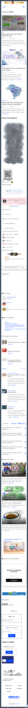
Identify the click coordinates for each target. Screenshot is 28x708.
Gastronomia (19, 141)
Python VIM (6, 214)
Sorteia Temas (7, 241)
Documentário (17, 133)
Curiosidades (12, 130)
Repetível (7, 322)
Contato (19, 685)
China (19, 124)
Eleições (15, 137)
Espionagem (18, 139)
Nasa (8, 153)
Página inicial (8, 685)
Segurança (12, 157)
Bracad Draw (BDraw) (9, 223)
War (8, 307)
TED (18, 157)
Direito (9, 133)
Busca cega (11, 408)
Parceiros (8, 691)
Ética (19, 161)
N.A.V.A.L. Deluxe (8, 247)
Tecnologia (12, 158)
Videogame (15, 159)
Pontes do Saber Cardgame (11, 323)
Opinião (12, 153)
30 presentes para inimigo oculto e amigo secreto (13, 521)
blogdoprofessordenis (11, 297)
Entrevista (10, 139)
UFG (17, 158)
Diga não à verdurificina (14, 351)
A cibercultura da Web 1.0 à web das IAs (16, 375)
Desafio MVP (7, 209)
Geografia (18, 142)
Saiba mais (8, 45)
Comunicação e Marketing (12, 373)
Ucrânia (9, 159)
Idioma (20, 146)
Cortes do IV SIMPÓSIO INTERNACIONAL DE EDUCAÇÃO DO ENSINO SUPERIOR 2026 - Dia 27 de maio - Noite (15, 326)
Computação (9, 126)
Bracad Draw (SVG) (8, 228)
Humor (15, 146)
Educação (10, 136)
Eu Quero (14, 580)
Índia (14, 162)
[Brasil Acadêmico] (14, 3)
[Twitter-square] (11, 697)
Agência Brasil (4, 100)
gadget (9, 161)
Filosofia (17, 140)
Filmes (12, 140)
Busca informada (12, 392)
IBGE (3, 32)
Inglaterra (11, 147)
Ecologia (12, 134)
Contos (16, 129)
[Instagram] (19, 697)
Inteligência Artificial (11, 390)
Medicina (17, 150)
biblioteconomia (18, 160)
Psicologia (17, 154)
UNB (19, 158)
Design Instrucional (17, 132)
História (9, 146)
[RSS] (17, 697)
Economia (18, 134)
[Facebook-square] (9, 697)
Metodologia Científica (14, 152)
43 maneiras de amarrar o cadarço (17, 342)
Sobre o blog (8, 688)
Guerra (17, 144)
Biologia (14, 124)
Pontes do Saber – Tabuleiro (10, 231)
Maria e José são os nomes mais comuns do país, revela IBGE (12, 103)
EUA (7, 134)
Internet (10, 150)
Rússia (11, 155)
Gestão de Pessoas (11, 143)
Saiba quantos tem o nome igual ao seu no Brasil (14, 69)
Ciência (8, 125)
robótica (14, 161)
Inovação (10, 148)
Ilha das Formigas (8, 250)
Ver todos (22, 368)
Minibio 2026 (8, 330)
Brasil (3, 66)
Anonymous (9, 302)
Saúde (16, 155)
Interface (17, 149)
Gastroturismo (10, 142)
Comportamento (17, 125)
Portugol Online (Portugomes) (11, 219)
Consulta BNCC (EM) (8, 237)
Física (13, 141)
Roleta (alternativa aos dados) (11, 244)
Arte (8, 124)
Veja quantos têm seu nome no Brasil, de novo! (12, 35)
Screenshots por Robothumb (14, 698)
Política (10, 154)
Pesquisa (18, 153)
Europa (9, 140)
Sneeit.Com (16, 703)
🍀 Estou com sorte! (14, 206)
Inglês (17, 147)
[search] (23, 267)
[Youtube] (15, 697)
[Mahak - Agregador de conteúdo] (14, 595)
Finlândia (8, 141)
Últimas (4, 368)
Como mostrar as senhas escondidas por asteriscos (14, 360)
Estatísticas (19, 688)
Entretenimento (16, 138)
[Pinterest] (13, 697)
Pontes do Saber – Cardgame (10, 234)
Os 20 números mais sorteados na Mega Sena (12, 497)
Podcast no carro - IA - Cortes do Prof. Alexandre (15, 329)
